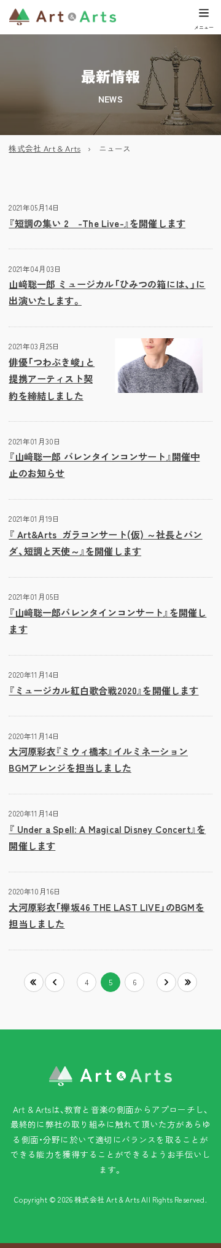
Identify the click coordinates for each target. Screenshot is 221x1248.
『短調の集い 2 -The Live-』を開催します (97, 223)
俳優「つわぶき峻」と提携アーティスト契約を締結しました (52, 378)
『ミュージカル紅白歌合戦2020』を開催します (103, 690)
